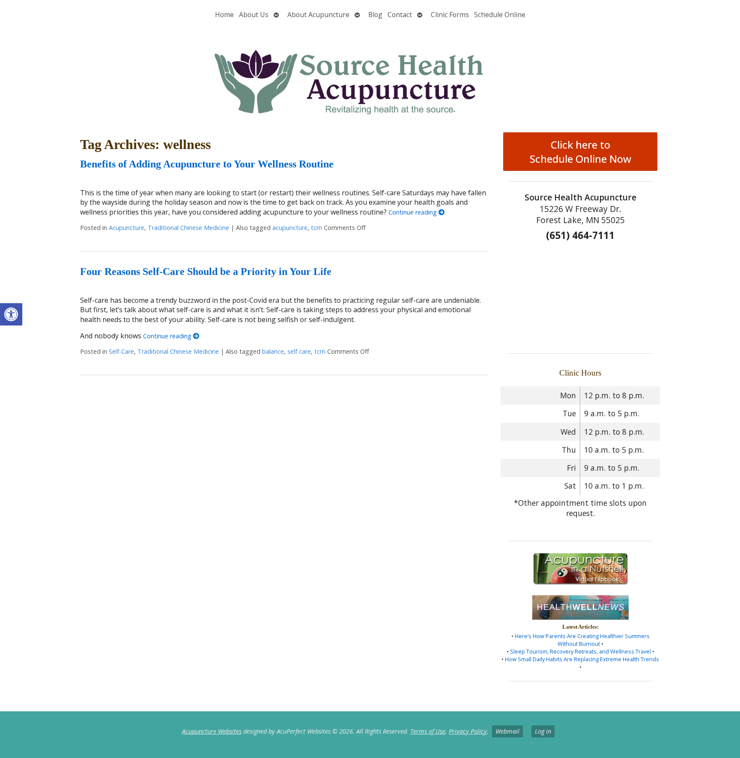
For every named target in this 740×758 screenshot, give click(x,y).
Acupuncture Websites (212, 731)
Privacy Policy (468, 731)
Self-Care (121, 351)
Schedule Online (499, 14)
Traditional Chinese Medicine (188, 228)
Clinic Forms (450, 14)
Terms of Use (427, 731)
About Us (254, 14)
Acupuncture (126, 228)
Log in (543, 731)
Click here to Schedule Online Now (580, 151)
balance (273, 351)
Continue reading (413, 212)
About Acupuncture (318, 14)
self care (299, 351)
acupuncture (289, 228)
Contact (400, 14)
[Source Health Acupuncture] (370, 74)
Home (224, 14)
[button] (11, 314)
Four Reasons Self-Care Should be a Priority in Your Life (205, 271)
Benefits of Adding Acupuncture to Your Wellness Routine (207, 164)
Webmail (507, 731)
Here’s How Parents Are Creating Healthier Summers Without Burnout (582, 640)
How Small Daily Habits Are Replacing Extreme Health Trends (582, 659)
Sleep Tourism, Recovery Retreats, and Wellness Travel (580, 651)
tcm (316, 228)
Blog (375, 14)
